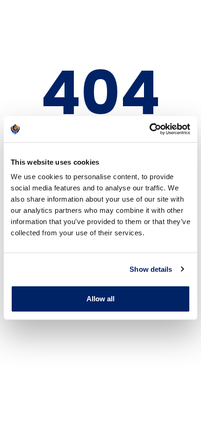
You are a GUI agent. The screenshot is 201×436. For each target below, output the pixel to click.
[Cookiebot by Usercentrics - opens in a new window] (149, 129)
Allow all (100, 299)
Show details (150, 269)
